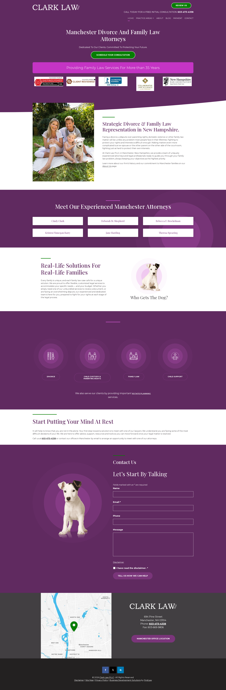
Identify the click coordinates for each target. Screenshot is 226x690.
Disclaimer (118, 562)
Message (118, 529)
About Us (106, 166)
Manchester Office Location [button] (153, 639)
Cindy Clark (57, 221)
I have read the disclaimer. (132, 568)
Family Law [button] (133, 377)
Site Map (89, 680)
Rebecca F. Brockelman (168, 221)
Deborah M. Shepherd (113, 221)
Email (117, 502)
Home (131, 18)
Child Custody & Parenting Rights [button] (92, 378)
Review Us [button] (181, 5)
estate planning (141, 393)
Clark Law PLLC (106, 677)
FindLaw (148, 680)
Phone (116, 516)
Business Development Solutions (125, 680)
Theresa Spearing (168, 232)
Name (116, 488)
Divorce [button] (51, 377)
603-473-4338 (185, 12)
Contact (189, 18)
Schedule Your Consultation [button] (113, 55)
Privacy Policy (101, 680)
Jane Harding (113, 232)
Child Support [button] (175, 377)
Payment (177, 18)
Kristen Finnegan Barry (57, 232)
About (159, 18)
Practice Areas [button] (144, 18)
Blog (168, 18)
